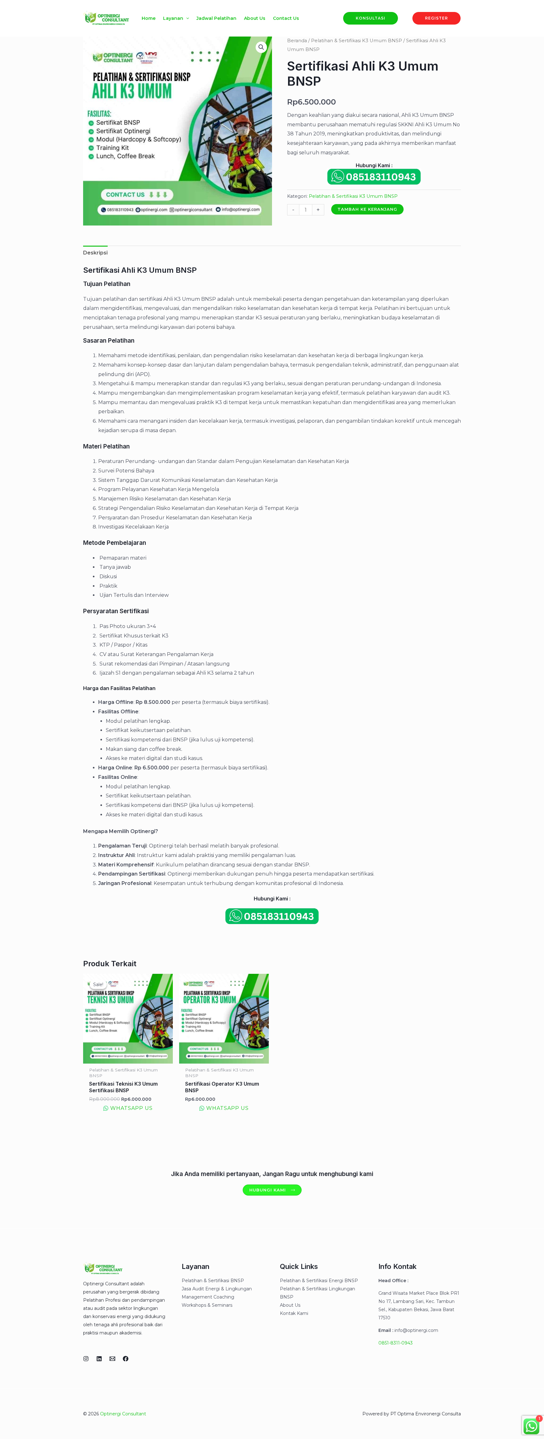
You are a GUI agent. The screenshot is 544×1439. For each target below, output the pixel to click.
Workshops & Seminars (207, 1305)
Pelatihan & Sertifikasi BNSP (213, 1280)
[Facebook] (125, 1359)
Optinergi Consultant (123, 1414)
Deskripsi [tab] (95, 253)
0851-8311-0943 (395, 1343)
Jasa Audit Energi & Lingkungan (217, 1289)
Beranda (297, 40)
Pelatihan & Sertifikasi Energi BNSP (319, 1280)
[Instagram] (86, 1359)
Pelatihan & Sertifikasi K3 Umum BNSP (356, 40)
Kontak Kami (294, 1313)
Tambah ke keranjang (367, 209)
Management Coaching (208, 1297)
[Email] (112, 1359)
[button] (186, 18)
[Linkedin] (99, 1359)
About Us (290, 1305)
